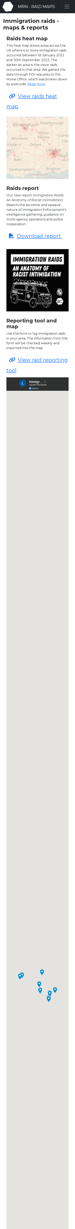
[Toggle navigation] (67, 7)
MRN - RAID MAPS (36, 6)
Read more (36, 84)
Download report (39, 236)
